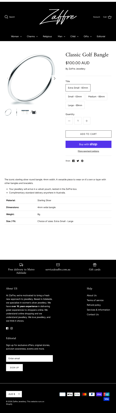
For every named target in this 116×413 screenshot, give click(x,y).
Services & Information (98, 309)
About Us (92, 295)
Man (60, 36)
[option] (31, 78)
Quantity (70, 114)
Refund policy (94, 305)
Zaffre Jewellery (77, 68)
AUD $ (11, 394)
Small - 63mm (75, 96)
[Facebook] (7, 328)
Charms (31, 36)
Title (68, 81)
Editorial (101, 36)
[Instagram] (11, 328)
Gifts (86, 36)
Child (73, 36)
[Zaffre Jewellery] (58, 17)
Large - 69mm (75, 105)
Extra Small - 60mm (78, 87)
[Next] (54, 78)
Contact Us (93, 314)
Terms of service (95, 300)
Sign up (14, 367)
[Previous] (8, 78)
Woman (15, 36)
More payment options (88, 151)
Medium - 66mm (96, 96)
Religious (47, 36)
